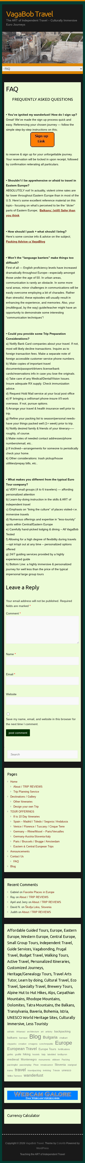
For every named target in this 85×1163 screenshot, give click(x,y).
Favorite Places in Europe (38, 892)
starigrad (72, 1065)
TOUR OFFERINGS (22, 811)
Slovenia (60, 1064)
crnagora (32, 1044)
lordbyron (62, 1054)
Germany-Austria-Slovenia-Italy (32, 836)
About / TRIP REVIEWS (27, 786)
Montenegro (29, 1059)
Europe (63, 1043)
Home (13, 781)
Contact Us (17, 856)
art (42, 1031)
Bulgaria (50, 1037)
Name (11, 654)
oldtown (56, 1059)
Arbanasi (20, 1031)
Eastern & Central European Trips (33, 846)
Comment (13, 613)
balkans (12, 1037)
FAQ (16, 861)
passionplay (26, 1065)
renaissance (46, 1065)
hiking (27, 1054)
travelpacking (34, 1070)
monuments (44, 1059)
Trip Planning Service (26, 791)
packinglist (12, 1065)
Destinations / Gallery (23, 796)
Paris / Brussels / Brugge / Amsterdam (36, 841)
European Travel (22, 1049)
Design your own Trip (26, 806)
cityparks (12, 1044)
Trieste (56, 1070)
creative (22, 1044)
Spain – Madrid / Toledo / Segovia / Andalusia (40, 821)
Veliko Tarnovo (14, 1076)
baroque (23, 1038)
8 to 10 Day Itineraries (26, 816)
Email (10, 674)
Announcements (20, 851)
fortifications (64, 1049)
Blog (13, 866)
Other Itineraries (23, 801)
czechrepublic (46, 1044)
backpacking (62, 1031)
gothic (10, 1054)
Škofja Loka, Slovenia (38, 907)
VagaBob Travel (29, 14)
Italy (43, 1054)
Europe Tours (47, 1049)
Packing (66, 1059)
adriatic (10, 1031)
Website (11, 694)
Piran (36, 1065)
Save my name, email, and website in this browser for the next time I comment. (41, 721)
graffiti (18, 1054)
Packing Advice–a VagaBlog (25, 241)
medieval (13, 1059)
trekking (47, 1070)
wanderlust (33, 1075)
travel (20, 1069)
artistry (48, 1031)
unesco (66, 1070)
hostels (36, 1054)
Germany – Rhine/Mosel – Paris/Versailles (38, 831)
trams (10, 1070)
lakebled (51, 1054)
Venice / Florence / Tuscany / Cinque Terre (39, 826)
